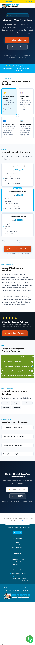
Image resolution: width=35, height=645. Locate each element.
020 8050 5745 (7, 1)
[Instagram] (17, 532)
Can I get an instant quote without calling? (17, 366)
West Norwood (27, 403)
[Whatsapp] (20, 532)
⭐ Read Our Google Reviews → (14, 333)
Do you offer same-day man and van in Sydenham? (18, 376)
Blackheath (17, 407)
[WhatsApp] (30, 640)
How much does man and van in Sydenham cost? (18, 357)
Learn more (20, 520)
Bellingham (16, 403)
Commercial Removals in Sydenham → (14, 436)
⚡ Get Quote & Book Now (17, 40)
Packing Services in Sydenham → (13, 454)
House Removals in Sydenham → (13, 427)
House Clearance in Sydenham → (13, 445)
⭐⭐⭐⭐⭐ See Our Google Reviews (16, 66)
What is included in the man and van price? (17, 371)
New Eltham (6, 407)
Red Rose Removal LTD (17, 587)
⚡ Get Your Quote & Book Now (17, 249)
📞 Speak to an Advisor (17, 47)
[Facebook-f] (14, 532)
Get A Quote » (29, 1)
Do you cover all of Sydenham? (17, 362)
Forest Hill (6, 403)
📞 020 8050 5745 (17, 496)
